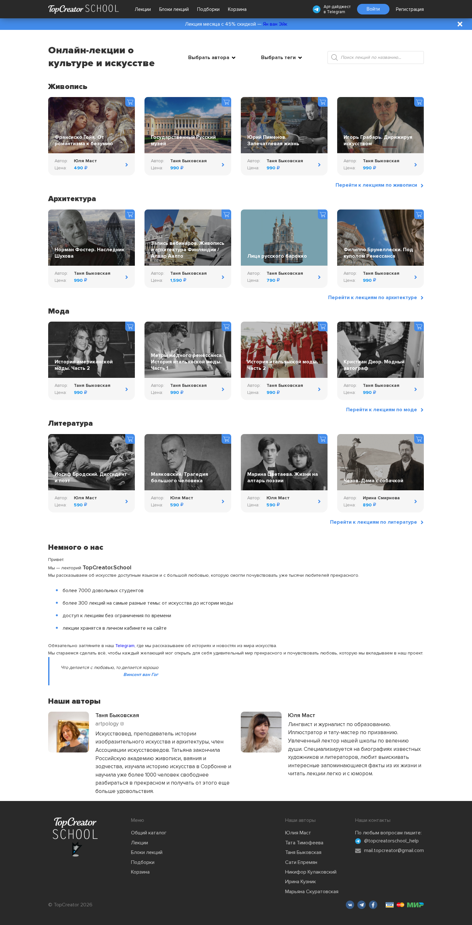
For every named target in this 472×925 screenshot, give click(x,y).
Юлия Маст (298, 833)
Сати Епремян (301, 862)
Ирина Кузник (300, 881)
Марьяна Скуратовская (311, 891)
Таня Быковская (303, 852)
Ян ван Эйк (275, 24)
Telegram (336, 11)
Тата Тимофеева (304, 843)
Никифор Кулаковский (311, 872)
